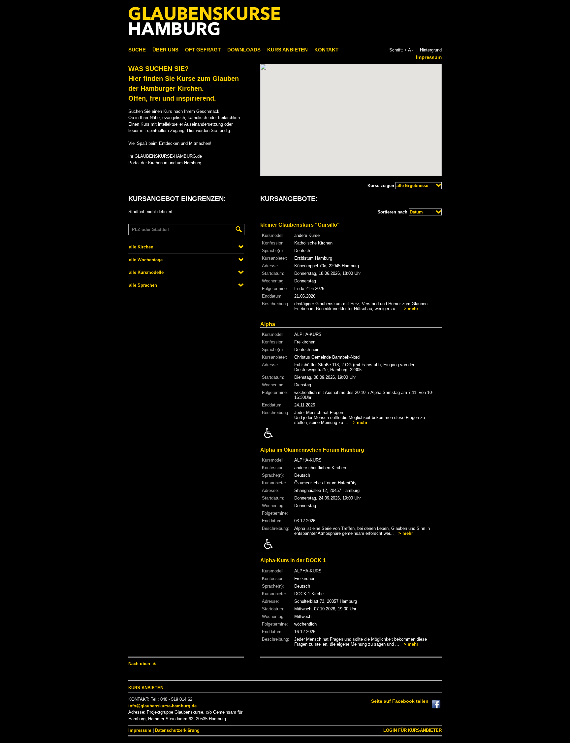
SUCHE (137, 49)
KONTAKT (326, 49)
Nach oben (139, 663)
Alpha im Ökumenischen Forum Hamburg (312, 450)
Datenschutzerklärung (177, 730)
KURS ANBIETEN (287, 49)
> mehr (411, 308)
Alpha (267, 324)
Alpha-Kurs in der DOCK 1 (293, 560)
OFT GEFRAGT (203, 49)
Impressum (429, 57)
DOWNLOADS (244, 49)
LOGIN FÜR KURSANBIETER (412, 730)
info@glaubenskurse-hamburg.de (162, 705)
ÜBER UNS (165, 49)
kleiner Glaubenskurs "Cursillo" (300, 225)
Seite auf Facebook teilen (399, 701)
